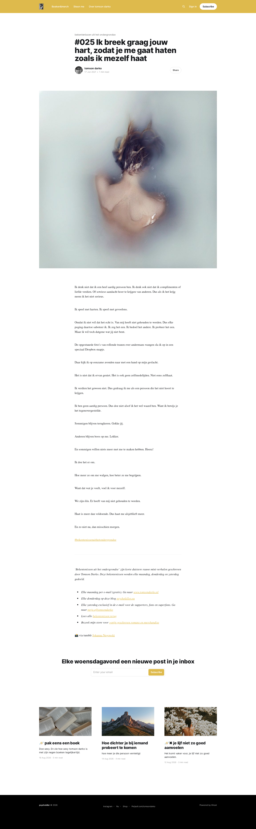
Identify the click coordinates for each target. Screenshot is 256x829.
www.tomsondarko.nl (146, 592)
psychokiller (44, 805)
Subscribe (208, 6)
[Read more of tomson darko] (79, 70)
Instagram (107, 806)
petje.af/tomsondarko (100, 609)
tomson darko (93, 68)
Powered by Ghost (208, 805)
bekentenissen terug (105, 616)
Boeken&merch (60, 6)
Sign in (193, 6)
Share (176, 70)
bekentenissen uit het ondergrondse (95, 34)
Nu (117, 806)
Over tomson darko (100, 6)
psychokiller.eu (126, 598)
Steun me (78, 6)
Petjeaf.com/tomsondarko (143, 806)
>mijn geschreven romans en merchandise (134, 622)
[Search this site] (183, 6)
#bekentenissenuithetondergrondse (95, 540)
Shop (125, 806)
